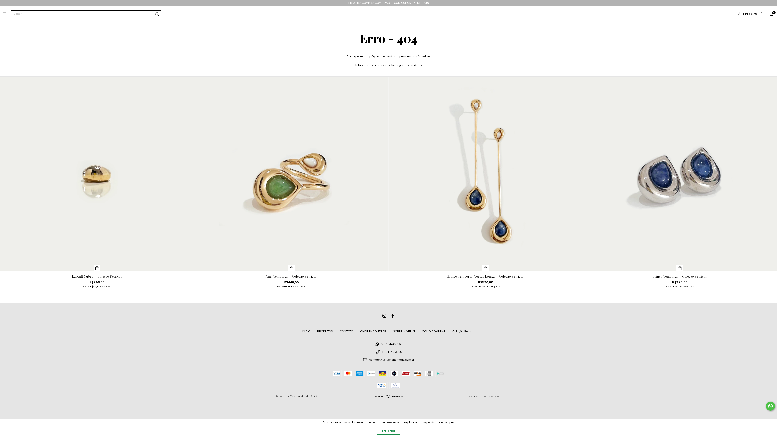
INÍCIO (306, 331)
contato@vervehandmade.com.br (391, 360)
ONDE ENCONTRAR (373, 331)
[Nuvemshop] (389, 397)
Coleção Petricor (463, 331)
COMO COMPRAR (434, 331)
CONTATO (346, 331)
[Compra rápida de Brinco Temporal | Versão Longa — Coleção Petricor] (485, 268)
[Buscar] (157, 14)
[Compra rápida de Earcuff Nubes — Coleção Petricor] (97, 268)
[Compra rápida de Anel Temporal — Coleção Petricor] (291, 268)
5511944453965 (391, 344)
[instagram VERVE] (384, 316)
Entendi (388, 431)
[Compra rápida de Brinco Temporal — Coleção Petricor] (679, 268)
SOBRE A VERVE (404, 331)
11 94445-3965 (392, 352)
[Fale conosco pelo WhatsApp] (770, 406)
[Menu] (7, 13)
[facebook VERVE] (393, 316)
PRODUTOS (325, 331)
